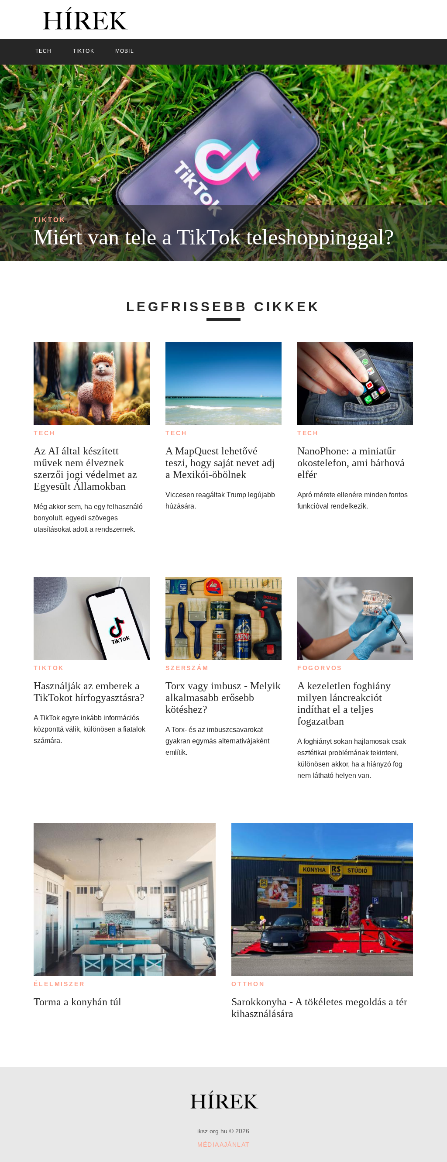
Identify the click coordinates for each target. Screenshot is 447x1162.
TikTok (50, 219)
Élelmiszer (59, 983)
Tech (44, 433)
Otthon (248, 983)
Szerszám (187, 667)
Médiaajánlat (223, 1144)
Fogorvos (319, 667)
